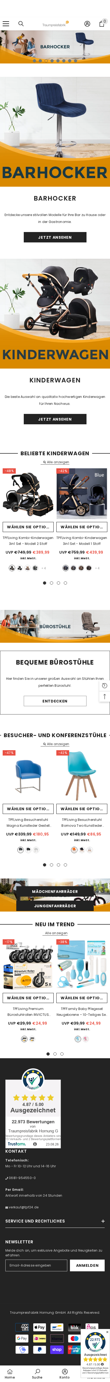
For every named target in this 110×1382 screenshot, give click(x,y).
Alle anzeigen (58, 462)
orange (74, 850)
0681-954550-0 (22, 1178)
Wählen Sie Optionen (30, 527)
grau (35, 568)
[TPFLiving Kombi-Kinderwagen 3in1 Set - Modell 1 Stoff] (81, 493)
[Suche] (21, 24)
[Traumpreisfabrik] (55, 132)
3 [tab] (46, 60)
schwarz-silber (20, 568)
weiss (36, 850)
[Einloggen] (87, 23)
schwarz (28, 850)
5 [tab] (58, 60)
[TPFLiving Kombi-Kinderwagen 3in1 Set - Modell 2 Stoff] (28, 493)
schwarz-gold (12, 568)
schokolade (89, 568)
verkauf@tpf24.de (23, 1207)
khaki (27, 568)
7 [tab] (69, 60)
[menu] (6, 24)
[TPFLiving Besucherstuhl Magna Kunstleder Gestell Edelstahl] (28, 775)
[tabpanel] (55, 46)
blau (65, 568)
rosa (85, 1039)
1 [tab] (34, 60)
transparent (32, 1039)
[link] (37, 1374)
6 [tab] (63, 60)
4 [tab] (52, 60)
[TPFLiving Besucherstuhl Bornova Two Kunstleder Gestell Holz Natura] (81, 775)
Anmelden (87, 1265)
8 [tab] (75, 60)
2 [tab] (40, 60)
